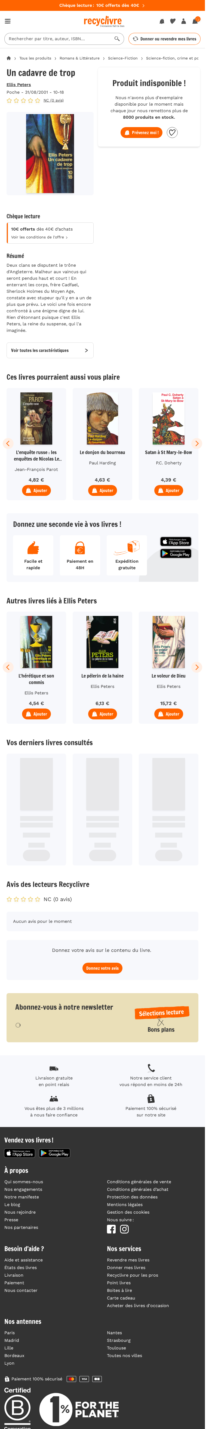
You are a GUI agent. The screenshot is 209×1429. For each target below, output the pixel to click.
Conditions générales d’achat (137, 1189)
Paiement (14, 1282)
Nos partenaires (21, 1227)
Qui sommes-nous (23, 1181)
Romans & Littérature (80, 58)
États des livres (20, 1267)
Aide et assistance (23, 1260)
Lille (8, 1348)
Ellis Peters (19, 84)
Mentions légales (125, 1204)
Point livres (119, 1282)
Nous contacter (21, 1290)
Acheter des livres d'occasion (138, 1305)
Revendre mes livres (128, 1260)
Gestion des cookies (128, 1212)
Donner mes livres (126, 1267)
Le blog (12, 1204)
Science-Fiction (123, 58)
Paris (9, 1332)
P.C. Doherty (169, 462)
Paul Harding (102, 462)
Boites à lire (119, 1290)
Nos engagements (23, 1189)
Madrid (11, 1340)
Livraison (13, 1275)
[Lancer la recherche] (117, 38)
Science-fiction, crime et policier (177, 58)
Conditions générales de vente (139, 1181)
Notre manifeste (21, 1197)
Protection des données (132, 1197)
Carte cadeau (121, 1298)
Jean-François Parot (36, 469)
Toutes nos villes (124, 1355)
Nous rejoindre (20, 1212)
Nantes (114, 1332)
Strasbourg (119, 1340)
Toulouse (116, 1348)
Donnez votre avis (102, 968)
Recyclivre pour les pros (132, 1275)
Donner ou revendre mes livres (168, 39)
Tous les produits (35, 58)
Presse (11, 1219)
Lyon (9, 1363)
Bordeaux (14, 1355)
